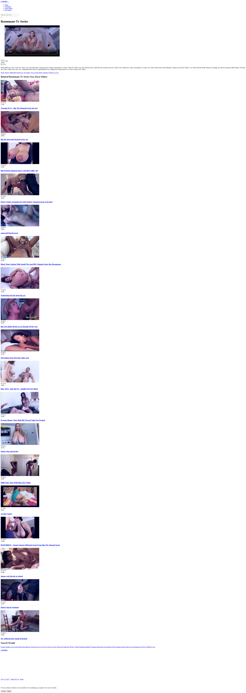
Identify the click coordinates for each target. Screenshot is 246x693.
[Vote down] (3, 59)
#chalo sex (20, 72)
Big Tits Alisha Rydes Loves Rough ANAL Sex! (19, 327)
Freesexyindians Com (7, 647)
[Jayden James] (20, 506)
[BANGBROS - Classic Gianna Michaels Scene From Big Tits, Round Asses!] (20, 538)
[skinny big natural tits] (20, 444)
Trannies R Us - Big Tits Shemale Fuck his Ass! (19, 108)
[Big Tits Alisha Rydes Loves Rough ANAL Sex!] (20, 319)
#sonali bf (46, 72)
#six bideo (27, 72)
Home (6, 5)
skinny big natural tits (9, 451)
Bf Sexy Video (74, 647)
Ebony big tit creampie (10, 607)
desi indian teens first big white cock (15, 358)
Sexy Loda (46, 647)
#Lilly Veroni (5, 72)
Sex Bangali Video (110, 647)
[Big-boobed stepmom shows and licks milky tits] (20, 163)
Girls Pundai (18, 647)
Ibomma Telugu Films (122, 647)
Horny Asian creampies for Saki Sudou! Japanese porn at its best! (27, 202)
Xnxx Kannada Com (136, 647)
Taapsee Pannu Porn (97, 647)
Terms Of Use (14, 679)
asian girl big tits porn (9, 233)
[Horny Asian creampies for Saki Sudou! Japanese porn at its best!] (20, 194)
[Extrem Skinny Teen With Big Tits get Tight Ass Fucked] (20, 413)
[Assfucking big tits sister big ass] (20, 288)
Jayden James (6, 514)
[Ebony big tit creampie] (20, 600)
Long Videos (8, 8)
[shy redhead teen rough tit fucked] (20, 631)
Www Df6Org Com (149, 647)
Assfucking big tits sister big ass (13, 295)
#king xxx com (54, 72)
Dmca (22, 679)
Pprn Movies (26, 647)
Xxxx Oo (40, 647)
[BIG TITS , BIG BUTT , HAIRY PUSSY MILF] (20, 382)
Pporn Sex (60, 647)
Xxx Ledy (53, 647)
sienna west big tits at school (12, 576)
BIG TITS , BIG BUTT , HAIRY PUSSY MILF (19, 389)
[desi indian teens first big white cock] (20, 350)
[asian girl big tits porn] (20, 226)
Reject (9, 691)
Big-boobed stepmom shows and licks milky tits (19, 171)
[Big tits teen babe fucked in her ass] (20, 132)
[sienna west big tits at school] (20, 569)
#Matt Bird (13, 72)
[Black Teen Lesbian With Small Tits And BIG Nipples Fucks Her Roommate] (20, 257)
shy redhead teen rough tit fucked (14, 639)
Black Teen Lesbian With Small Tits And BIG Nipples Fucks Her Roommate (31, 264)
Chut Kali (33, 647)
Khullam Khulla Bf (85, 647)
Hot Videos (8, 10)
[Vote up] (1, 59)
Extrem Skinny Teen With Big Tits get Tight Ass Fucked (23, 420)
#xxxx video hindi (36, 72)
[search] (1, 17)
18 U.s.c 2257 (5, 679)
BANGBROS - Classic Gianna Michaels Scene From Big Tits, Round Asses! (30, 545)
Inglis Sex (66, 647)
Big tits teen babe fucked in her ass (14, 139)
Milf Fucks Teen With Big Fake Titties (16, 483)
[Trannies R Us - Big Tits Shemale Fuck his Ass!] (20, 101)
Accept (3, 691)
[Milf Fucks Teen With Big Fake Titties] (20, 475)
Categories (8, 6)
